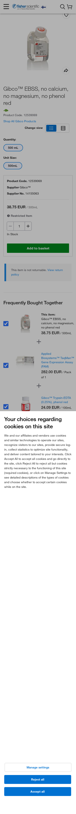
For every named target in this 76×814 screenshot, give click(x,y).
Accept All (37, 791)
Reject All (37, 779)
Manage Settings (38, 767)
